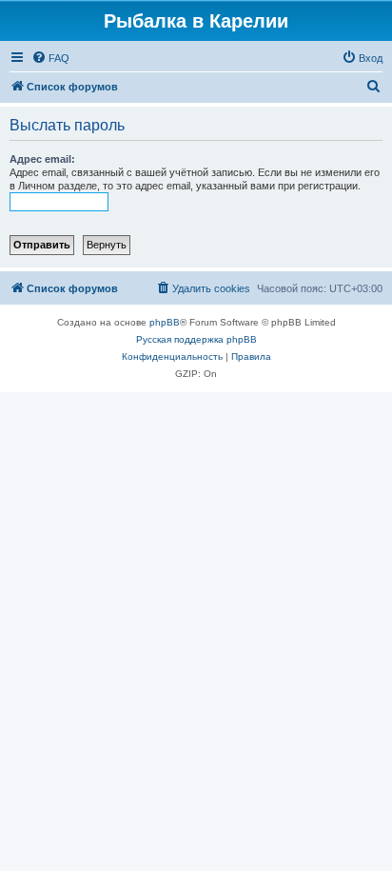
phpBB (164, 322)
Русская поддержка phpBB (196, 339)
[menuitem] (50, 58)
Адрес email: (42, 159)
